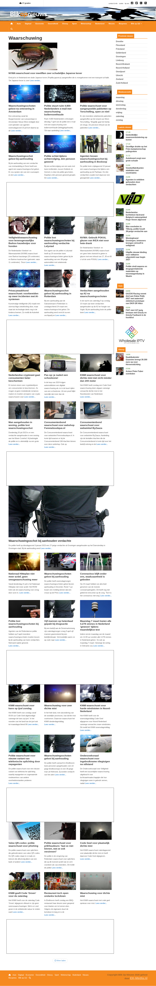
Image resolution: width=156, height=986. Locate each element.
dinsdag (119, 101)
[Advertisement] (60, 199)
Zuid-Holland (122, 83)
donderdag (121, 109)
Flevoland (120, 45)
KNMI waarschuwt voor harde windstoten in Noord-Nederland (95, 708)
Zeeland (119, 79)
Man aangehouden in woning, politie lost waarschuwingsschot (21, 425)
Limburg (120, 60)
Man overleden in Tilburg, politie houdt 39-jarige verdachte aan (136, 228)
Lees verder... (35, 80)
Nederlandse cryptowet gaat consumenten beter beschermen (24, 378)
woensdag (121, 105)
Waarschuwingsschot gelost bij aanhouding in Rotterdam (57, 293)
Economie (39, 24)
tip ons (127, 3)
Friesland (120, 49)
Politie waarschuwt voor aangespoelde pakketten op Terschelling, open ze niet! (95, 109)
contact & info (113, 3)
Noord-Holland (123, 68)
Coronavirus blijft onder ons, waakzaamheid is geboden (93, 576)
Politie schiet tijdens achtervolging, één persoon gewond (59, 159)
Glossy (65, 24)
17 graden (26, 3)
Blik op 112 (136, 24)
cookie (121, 3)
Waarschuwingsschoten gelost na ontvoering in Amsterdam (22, 109)
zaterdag (120, 116)
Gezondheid (53, 24)
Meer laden (61, 960)
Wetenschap (86, 24)
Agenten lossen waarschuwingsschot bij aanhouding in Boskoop (93, 159)
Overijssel (120, 72)
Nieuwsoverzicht (12, 23)
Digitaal (28, 24)
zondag (119, 120)
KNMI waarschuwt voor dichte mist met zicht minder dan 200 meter (96, 378)
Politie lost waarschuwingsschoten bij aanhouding (24, 624)
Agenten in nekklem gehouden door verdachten (135, 182)
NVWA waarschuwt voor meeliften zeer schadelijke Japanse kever (45, 73)
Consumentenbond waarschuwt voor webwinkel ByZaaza (91, 425)
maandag (120, 97)
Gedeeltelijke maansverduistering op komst (136, 137)
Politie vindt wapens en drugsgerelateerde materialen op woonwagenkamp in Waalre (136, 271)
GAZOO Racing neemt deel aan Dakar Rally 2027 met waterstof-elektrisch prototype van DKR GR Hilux (136, 298)
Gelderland (121, 53)
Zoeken (12, 29)
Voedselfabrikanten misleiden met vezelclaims (135, 170)
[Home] (28, 14)
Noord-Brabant (123, 64)
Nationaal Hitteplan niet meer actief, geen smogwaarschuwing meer (23, 576)
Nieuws (112, 24)
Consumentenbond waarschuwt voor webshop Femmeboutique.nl (59, 425)
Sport (74, 24)
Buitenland (99, 24)
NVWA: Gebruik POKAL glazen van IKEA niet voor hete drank (94, 240)
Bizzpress (123, 24)
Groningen (121, 56)
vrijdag (119, 112)
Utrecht (119, 75)
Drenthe (119, 41)
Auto (19, 24)
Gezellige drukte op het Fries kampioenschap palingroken (136, 149)
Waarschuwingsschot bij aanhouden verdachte (40, 540)
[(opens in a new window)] (132, 3)
